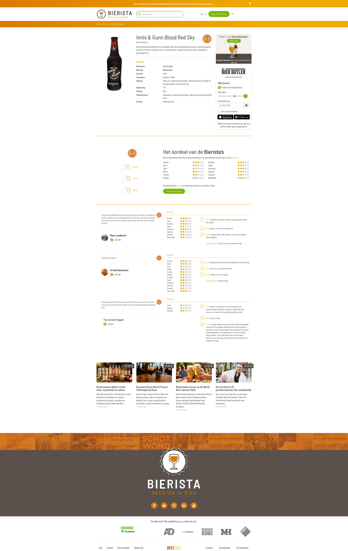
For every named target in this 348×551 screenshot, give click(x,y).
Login (204, 14)
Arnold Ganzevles (119, 270)
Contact (110, 547)
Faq (100, 547)
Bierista (99, 24)
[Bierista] (112, 14)
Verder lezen (102, 406)
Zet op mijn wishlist (229, 111)
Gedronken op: (224, 101)
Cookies (209, 547)
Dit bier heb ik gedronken (231, 87)
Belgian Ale (167, 70)
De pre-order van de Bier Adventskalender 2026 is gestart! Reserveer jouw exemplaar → (174, 3)
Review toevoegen (174, 191)
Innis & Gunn (168, 66)
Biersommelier (124, 547)
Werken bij (138, 547)
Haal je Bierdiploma (219, 14)
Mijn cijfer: (222, 92)
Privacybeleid (242, 547)
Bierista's (235, 157)
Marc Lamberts (118, 235)
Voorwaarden (224, 547)
